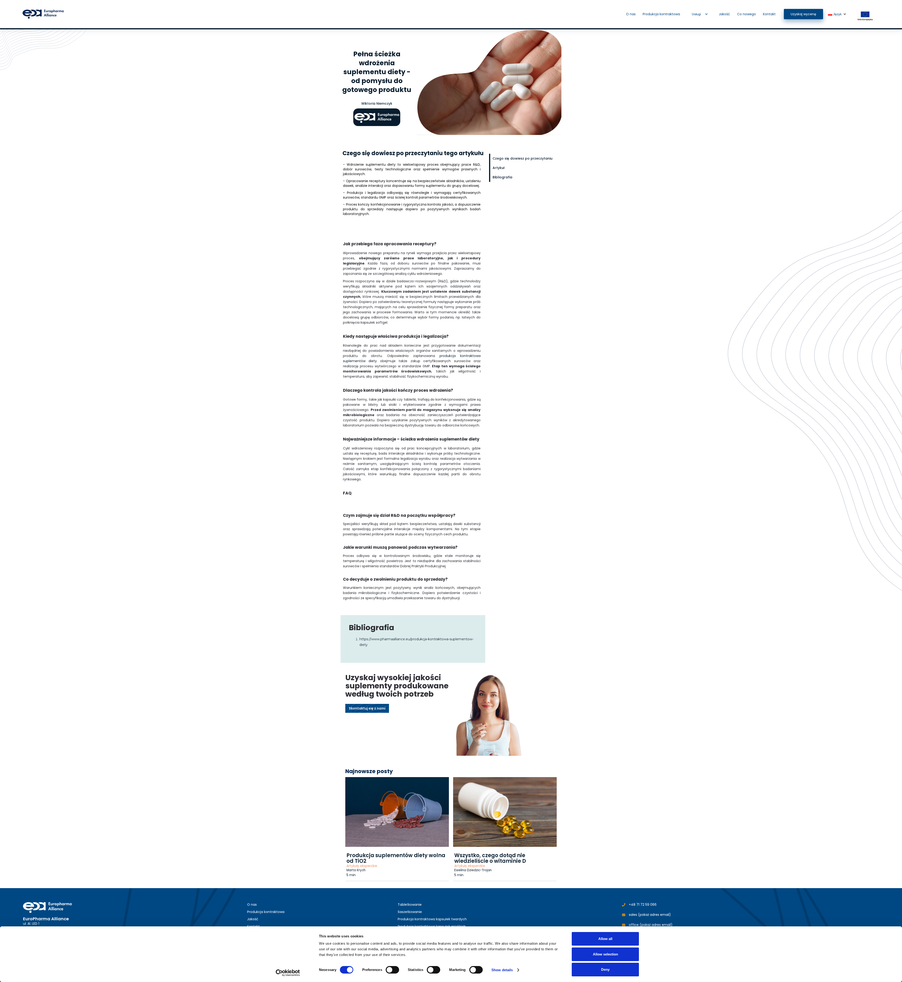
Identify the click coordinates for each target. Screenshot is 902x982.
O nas (631, 14)
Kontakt (769, 14)
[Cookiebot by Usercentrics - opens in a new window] (287, 972)
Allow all (605, 939)
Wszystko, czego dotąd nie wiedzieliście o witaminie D (490, 858)
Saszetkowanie (410, 911)
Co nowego (746, 14)
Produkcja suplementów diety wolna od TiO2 (395, 858)
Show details (502, 970)
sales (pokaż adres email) (650, 914)
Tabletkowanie (410, 904)
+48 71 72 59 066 (643, 904)
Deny (605, 969)
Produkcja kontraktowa (661, 14)
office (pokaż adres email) (651, 924)
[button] (699, 14)
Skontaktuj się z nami (367, 708)
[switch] (392, 970)
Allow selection (605, 954)
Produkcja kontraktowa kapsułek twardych (432, 919)
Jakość (724, 14)
